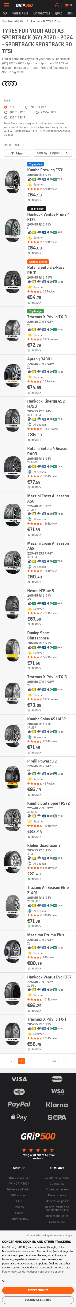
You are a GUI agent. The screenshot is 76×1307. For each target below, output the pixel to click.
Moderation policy (57, 1201)
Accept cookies (38, 1290)
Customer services (57, 1178)
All (12, 107)
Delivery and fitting (19, 1189)
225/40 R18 (49, 112)
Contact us (57, 1183)
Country (19, 1207)
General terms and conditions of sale (57, 1208)
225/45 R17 (17, 117)
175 (53, 1061)
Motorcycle (41, 13)
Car (5, 13)
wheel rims (20, 13)
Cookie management (57, 1216)
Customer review (57, 1189)
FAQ (19, 1201)
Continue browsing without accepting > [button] (49, 1235)
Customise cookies (38, 1300)
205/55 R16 (17, 112)
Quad (58, 13)
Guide (19, 1213)
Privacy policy (57, 1195)
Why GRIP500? (19, 1183)
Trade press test (19, 1178)
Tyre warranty (19, 1219)
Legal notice (57, 1222)
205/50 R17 (38, 107)
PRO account (19, 1195)
